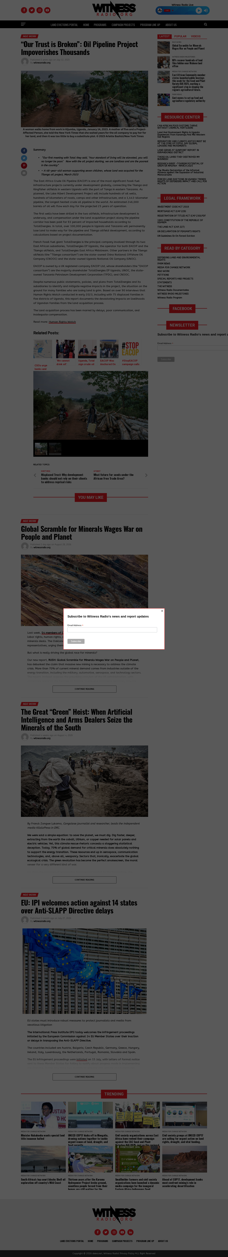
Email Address (75, 625)
